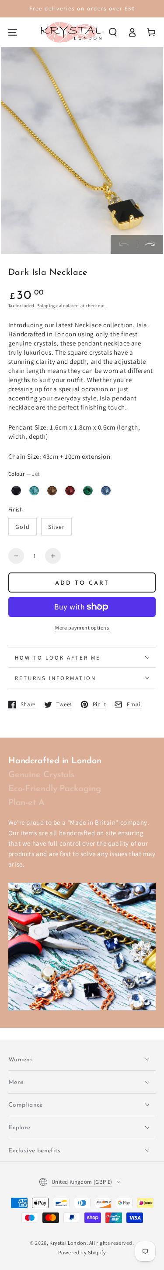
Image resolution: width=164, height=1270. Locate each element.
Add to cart (82, 583)
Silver (56, 527)
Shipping (46, 305)
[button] (112, 32)
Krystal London (67, 1243)
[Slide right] (150, 244)
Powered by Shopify (82, 1252)
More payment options (82, 627)
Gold (22, 527)
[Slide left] (124, 244)
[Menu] (12, 32)
